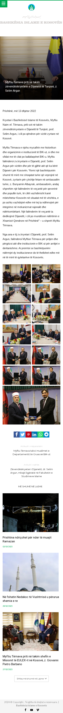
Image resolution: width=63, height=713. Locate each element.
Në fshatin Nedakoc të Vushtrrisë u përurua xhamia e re (31, 599)
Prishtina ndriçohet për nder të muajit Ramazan (27, 539)
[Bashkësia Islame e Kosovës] (31, 4)
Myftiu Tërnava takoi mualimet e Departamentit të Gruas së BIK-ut (31, 450)
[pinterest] (28, 435)
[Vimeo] (37, 710)
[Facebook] (25, 710)
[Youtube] (31, 710)
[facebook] (17, 435)
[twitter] (23, 435)
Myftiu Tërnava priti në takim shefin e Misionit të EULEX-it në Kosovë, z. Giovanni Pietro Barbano (30, 660)
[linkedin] (34, 435)
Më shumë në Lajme (30, 486)
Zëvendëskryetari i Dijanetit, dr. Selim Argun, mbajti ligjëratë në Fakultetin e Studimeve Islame (31, 470)
